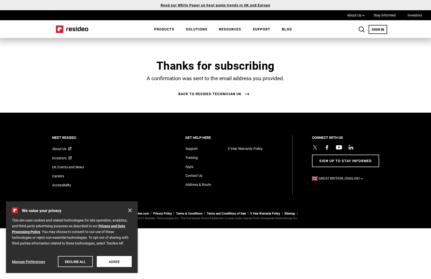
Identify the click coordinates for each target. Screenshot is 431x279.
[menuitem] (164, 29)
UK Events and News (68, 167)
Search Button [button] (362, 29)
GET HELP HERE (204, 137)
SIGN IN (379, 29)
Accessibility (61, 185)
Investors (415, 15)
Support (261, 29)
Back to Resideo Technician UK (209, 94)
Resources (230, 29)
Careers (58, 176)
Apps (189, 166)
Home (70, 29)
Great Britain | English (342, 178)
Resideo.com (140, 213)
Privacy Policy (162, 213)
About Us (356, 14)
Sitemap (289, 213)
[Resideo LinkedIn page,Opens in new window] (351, 147)
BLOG (287, 29)
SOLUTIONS (197, 29)
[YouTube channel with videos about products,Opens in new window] (339, 147)
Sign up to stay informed (345, 160)
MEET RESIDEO (71, 137)
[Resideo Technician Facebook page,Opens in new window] (327, 147)
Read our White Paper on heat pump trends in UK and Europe (215, 5)
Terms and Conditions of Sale (226, 213)
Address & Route (198, 184)
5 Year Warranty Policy (245, 148)
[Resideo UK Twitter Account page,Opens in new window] (315, 147)
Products (164, 29)
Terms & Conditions (189, 213)
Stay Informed (385, 15)
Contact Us (194, 175)
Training (191, 157)
